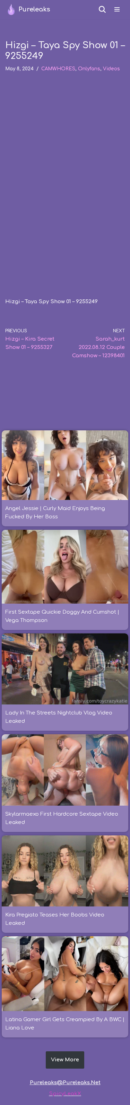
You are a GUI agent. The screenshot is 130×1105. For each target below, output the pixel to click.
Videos (111, 68)
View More (65, 1060)
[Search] (102, 9)
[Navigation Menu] (117, 9)
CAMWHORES (58, 68)
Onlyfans (89, 68)
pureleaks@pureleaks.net (65, 1083)
